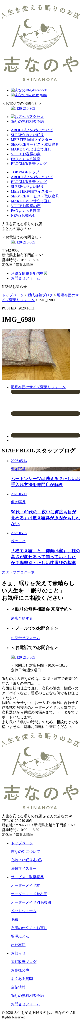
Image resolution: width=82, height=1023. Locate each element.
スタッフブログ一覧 (18, 572)
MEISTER (31, 140)
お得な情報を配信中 (27, 273)
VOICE (26, 154)
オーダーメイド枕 (25, 885)
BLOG (29, 164)
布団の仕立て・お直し (29, 928)
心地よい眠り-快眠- (26, 860)
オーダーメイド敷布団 (29, 894)
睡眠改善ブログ (23, 962)
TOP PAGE (25, 172)
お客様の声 (20, 970)
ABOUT (32, 130)
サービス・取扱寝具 (27, 877)
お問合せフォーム (25, 278)
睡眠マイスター (23, 868)
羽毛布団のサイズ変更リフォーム (38, 387)
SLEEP (27, 135)
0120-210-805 (25, 108)
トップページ (22, 843)
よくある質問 (22, 979)
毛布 (14, 919)
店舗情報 (18, 987)
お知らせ (18, 953)
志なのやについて (25, 851)
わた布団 (18, 945)
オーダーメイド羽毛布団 (31, 902)
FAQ (25, 159)
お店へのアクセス (29, 117)
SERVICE (35, 144)
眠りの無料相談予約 (27, 121)
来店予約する (22, 618)
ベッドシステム (23, 911)
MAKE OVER (31, 149)
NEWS (23, 215)
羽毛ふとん (20, 936)
